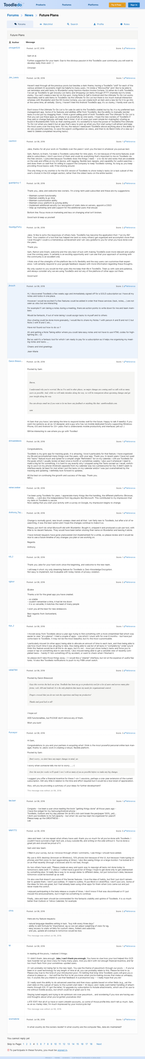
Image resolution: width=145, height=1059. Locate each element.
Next (99, 1044)
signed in (62, 1050)
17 (87, 1044)
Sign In (134, 5)
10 (55, 1044)
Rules (127, 24)
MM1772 (13, 830)
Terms (57, 1058)
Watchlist (48, 24)
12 (64, 1044)
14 (73, 1044)
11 (60, 1044)
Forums (13, 15)
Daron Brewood (16, 361)
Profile (100, 24)
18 (91, 1044)
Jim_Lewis (14, 77)
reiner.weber (14, 487)
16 (82, 1044)
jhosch (12, 285)
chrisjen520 (14, 47)
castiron (12, 141)
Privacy (48, 1058)
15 (77, 1044)
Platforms (93, 4)
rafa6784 (13, 670)
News (29, 15)
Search (74, 24)
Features (66, 4)
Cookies (66, 1058)
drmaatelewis (15, 441)
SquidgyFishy (15, 227)
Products (41, 4)
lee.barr (12, 800)
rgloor (11, 581)
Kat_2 (11, 625)
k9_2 (11, 556)
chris (11, 910)
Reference (130, 48)
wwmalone (14, 1019)
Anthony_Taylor (16, 512)
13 (68, 1044)
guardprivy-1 (15, 182)
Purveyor (13, 732)
